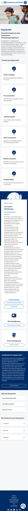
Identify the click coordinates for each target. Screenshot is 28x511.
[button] (14, 398)
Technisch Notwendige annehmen (14, 302)
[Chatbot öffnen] (23, 506)
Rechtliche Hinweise (14, 502)
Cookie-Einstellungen (14, 299)
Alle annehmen (14, 306)
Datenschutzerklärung (9, 212)
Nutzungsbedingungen (14, 499)
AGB (14, 504)
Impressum (14, 495)
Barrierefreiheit (14, 506)
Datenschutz (14, 497)
